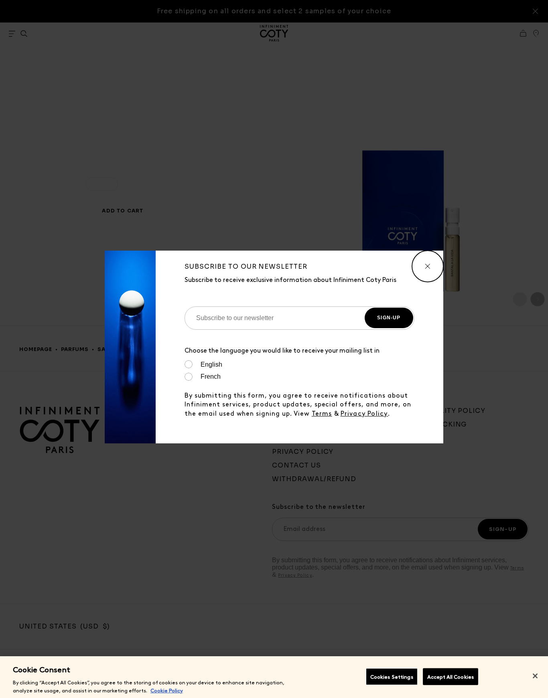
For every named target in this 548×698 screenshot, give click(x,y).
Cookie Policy (166, 689)
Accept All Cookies (450, 676)
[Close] (535, 676)
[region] (274, 677)
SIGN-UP (388, 317)
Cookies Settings (391, 676)
